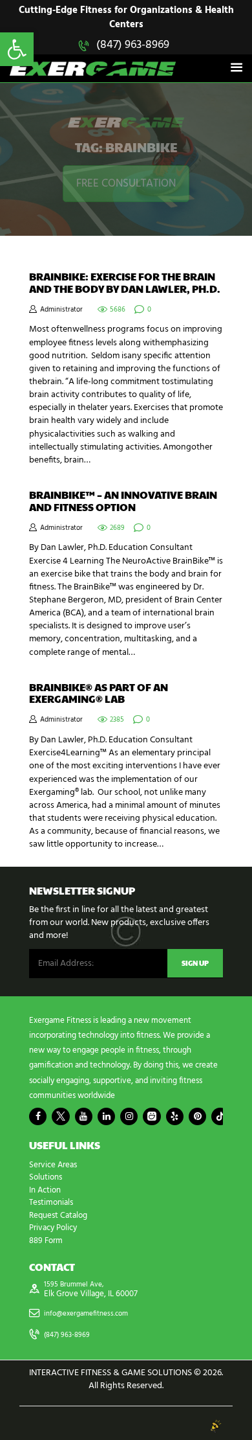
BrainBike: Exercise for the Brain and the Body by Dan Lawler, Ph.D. (124, 283)
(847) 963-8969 (132, 45)
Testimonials (51, 1202)
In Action (45, 1190)
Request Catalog (58, 1215)
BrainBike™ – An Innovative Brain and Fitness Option (123, 501)
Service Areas (53, 1165)
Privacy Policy (53, 1228)
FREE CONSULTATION (126, 183)
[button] (17, 49)
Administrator (61, 309)
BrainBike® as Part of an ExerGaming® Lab (98, 693)
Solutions (45, 1177)
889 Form (46, 1241)
